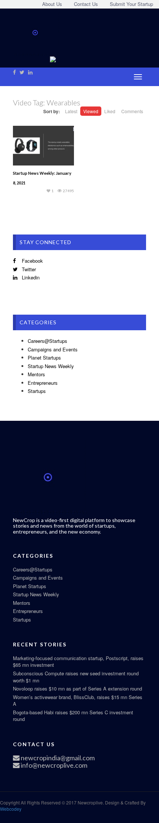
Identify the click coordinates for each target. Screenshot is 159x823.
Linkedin (30, 277)
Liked (109, 111)
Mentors (36, 374)
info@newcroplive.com (53, 765)
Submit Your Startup (131, 3)
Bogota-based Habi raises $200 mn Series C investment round (73, 716)
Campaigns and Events (53, 349)
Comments (132, 111)
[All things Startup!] (36, 31)
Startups (37, 390)
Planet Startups (44, 357)
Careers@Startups (47, 340)
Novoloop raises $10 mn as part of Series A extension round (77, 688)
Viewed (90, 111)
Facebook (31, 260)
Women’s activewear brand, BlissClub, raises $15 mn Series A (77, 701)
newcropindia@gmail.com (57, 758)
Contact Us (86, 3)
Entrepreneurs (43, 382)
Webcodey (10, 809)
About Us (52, 3)
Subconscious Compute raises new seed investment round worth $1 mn (76, 677)
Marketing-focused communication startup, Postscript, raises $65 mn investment (78, 662)
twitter (28, 269)
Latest (71, 111)
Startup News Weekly (51, 366)
